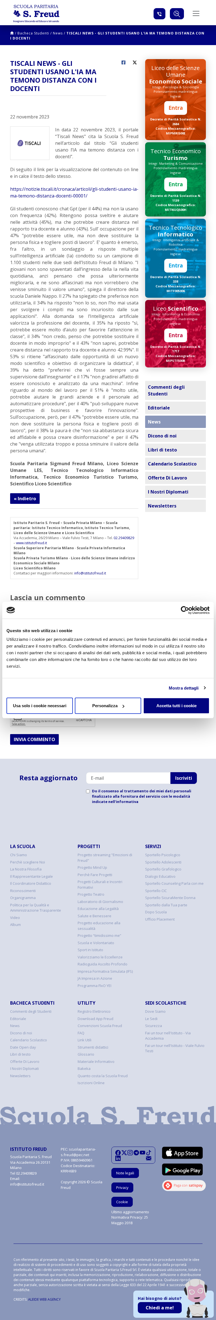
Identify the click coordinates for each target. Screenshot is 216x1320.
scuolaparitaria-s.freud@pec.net (78, 1152)
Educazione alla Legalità (98, 908)
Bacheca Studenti (33, 33)
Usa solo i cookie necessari (39, 705)
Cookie (122, 1201)
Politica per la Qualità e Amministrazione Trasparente (35, 907)
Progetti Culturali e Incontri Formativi (100, 884)
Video (15, 917)
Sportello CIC (156, 890)
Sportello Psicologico (162, 854)
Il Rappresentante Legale (31, 876)
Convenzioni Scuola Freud (100, 1025)
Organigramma (23, 897)
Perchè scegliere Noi (27, 862)
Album (15, 924)
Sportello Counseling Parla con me (174, 883)
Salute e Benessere (94, 915)
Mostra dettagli (184, 687)
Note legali (125, 1172)
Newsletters (162, 506)
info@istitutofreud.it (90, 573)
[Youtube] (142, 1152)
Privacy (122, 1187)
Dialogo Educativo (160, 876)
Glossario (86, 1054)
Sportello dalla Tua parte (166, 904)
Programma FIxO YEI (94, 985)
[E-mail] (148, 1158)
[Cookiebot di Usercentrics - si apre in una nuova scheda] (185, 610)
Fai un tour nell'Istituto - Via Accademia (168, 1035)
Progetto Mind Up (92, 867)
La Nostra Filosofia (26, 869)
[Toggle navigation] (196, 13)
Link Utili (84, 1039)
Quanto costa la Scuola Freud (103, 1075)
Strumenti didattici (93, 1047)
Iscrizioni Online (91, 1082)
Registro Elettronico (94, 1011)
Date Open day (23, 1047)
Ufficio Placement (160, 919)
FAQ (81, 1032)
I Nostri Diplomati (168, 492)
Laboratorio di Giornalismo (100, 901)
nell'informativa (123, 801)
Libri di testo (162, 450)
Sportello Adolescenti (163, 862)
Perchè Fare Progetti (95, 874)
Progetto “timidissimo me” (99, 935)
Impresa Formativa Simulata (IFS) (105, 971)
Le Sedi (151, 1018)
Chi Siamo (18, 854)
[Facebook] (118, 1152)
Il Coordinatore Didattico (30, 883)
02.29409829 (124, 538)
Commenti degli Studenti (166, 390)
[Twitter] (124, 1152)
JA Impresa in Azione (95, 978)
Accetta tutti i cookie (176, 705)
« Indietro (25, 498)
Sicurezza (153, 1025)
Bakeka (84, 1068)
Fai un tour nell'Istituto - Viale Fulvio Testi (174, 1048)
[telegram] (136, 1152)
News (58, 33)
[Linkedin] (118, 1158)
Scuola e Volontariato (96, 942)
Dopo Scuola (156, 911)
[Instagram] (130, 1152)
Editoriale (159, 408)
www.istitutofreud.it (31, 543)
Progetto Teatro (91, 894)
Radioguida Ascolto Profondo (102, 964)
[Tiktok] (148, 1152)
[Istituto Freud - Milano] (36, 13)
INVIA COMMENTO (34, 739)
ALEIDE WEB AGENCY (44, 1299)
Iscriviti (183, 778)
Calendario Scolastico (172, 464)
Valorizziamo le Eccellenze (100, 957)
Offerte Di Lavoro (167, 478)
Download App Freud (95, 1018)
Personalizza (105, 705)
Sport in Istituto (90, 949)
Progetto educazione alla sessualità (99, 925)
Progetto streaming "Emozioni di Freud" (105, 857)
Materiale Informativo (96, 1061)
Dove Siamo (155, 1011)
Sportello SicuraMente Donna (170, 897)
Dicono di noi (162, 436)
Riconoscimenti (23, 890)
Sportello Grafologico (163, 869)
